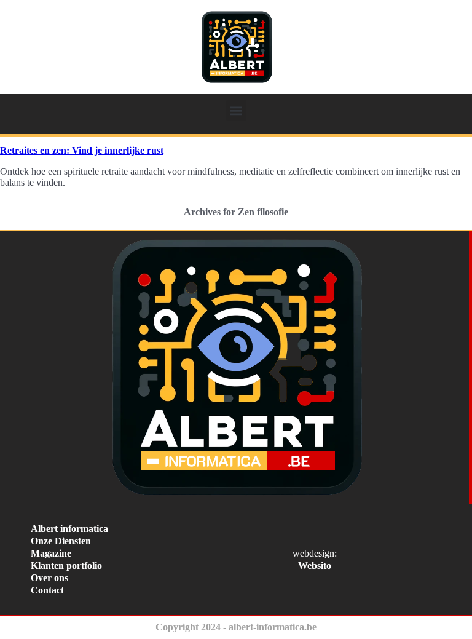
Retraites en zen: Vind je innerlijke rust (81, 150)
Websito (314, 565)
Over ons (49, 578)
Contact (47, 590)
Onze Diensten (61, 541)
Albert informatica (69, 528)
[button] (236, 110)
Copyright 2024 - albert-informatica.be (236, 627)
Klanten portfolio (66, 565)
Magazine (51, 553)
